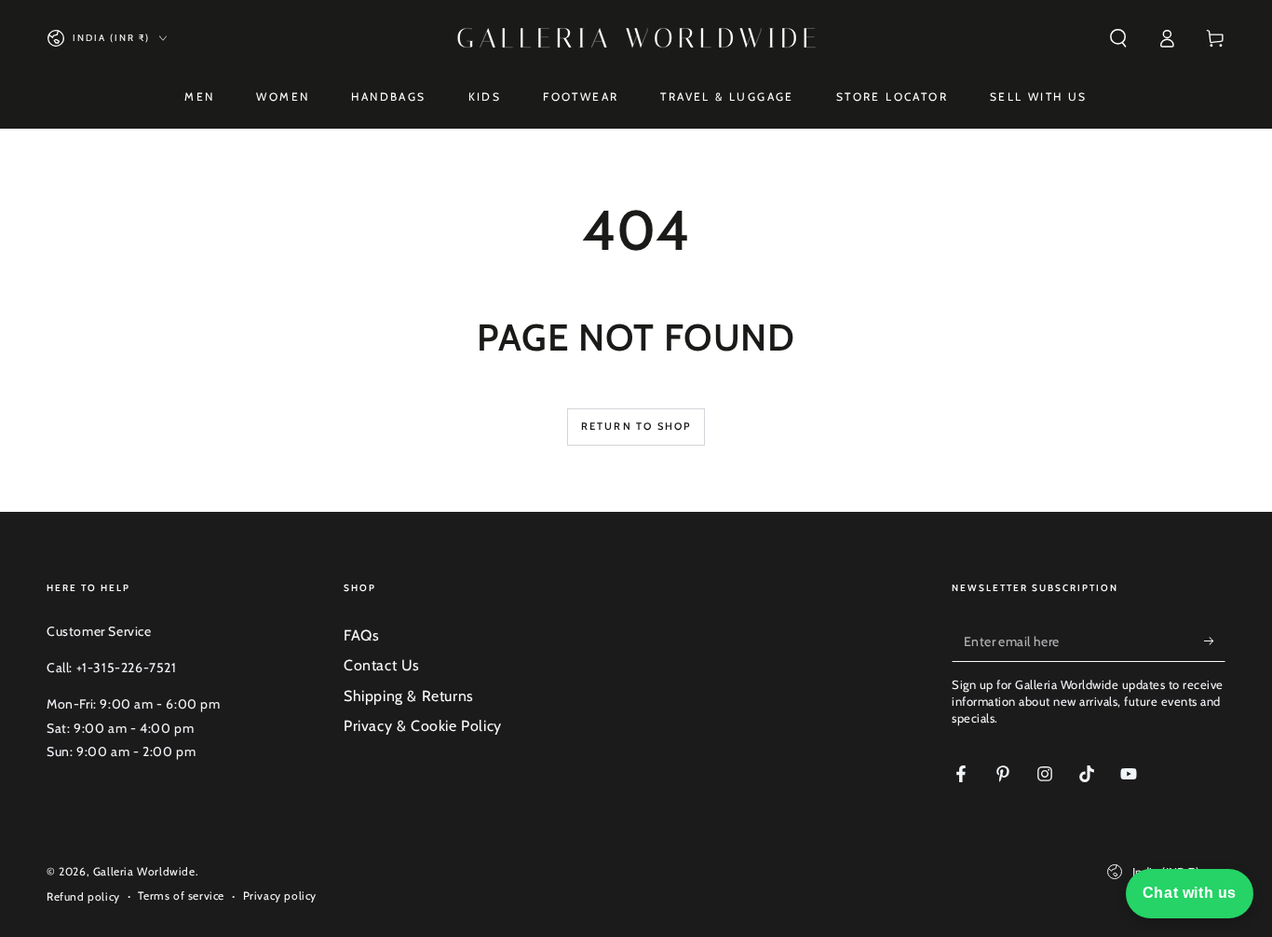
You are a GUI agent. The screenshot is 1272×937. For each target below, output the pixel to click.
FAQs (361, 635)
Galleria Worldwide (144, 871)
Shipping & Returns (409, 696)
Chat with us (1190, 893)
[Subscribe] (1214, 640)
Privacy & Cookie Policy (423, 726)
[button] (1118, 38)
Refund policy (83, 896)
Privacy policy (280, 896)
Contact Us (382, 665)
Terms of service (181, 896)
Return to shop (636, 426)
